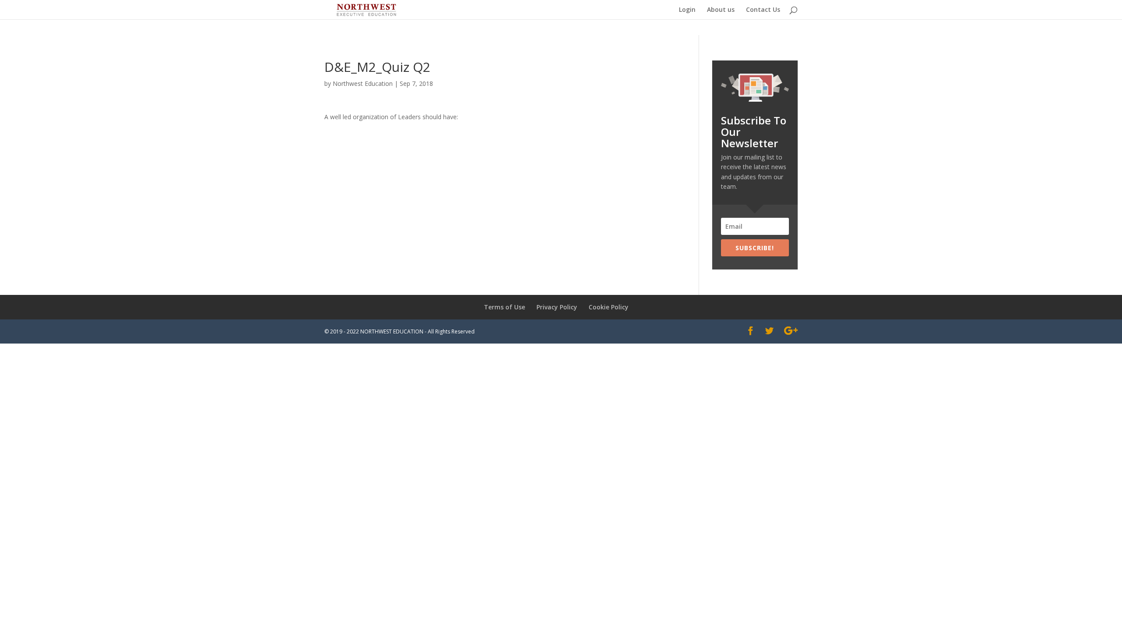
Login (687, 10)
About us (721, 10)
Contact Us (763, 10)
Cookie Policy (608, 307)
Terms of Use (504, 307)
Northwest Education (363, 83)
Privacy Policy (556, 307)
